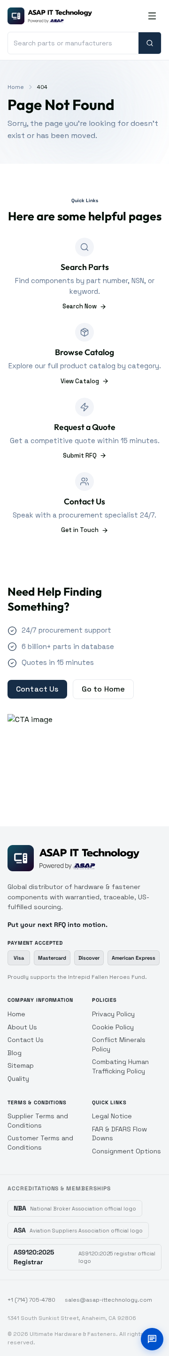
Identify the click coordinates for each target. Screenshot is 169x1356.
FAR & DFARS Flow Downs (119, 1134)
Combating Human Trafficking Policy (120, 1066)
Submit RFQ (80, 455)
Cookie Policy (113, 1027)
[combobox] (73, 43)
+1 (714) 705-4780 (31, 1300)
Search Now (79, 306)
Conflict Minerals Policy (119, 1044)
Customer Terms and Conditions (40, 1143)
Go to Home (103, 689)
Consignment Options (126, 1151)
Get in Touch (80, 530)
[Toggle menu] (152, 16)
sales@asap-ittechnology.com (108, 1300)
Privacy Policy (113, 1014)
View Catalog (80, 381)
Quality (18, 1078)
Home (16, 86)
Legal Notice (112, 1116)
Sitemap (21, 1065)
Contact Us (37, 689)
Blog (15, 1053)
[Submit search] (149, 43)
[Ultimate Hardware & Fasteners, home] (50, 15)
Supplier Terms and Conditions (38, 1121)
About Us (22, 1027)
